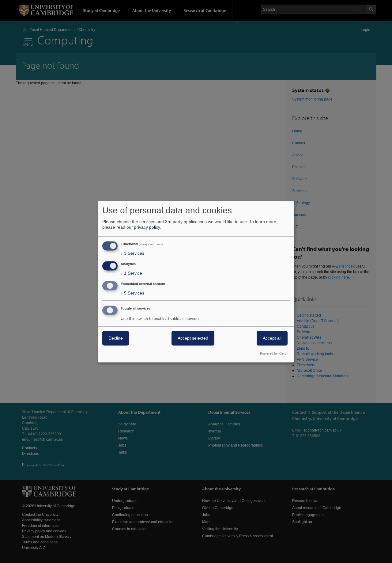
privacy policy (147, 227)
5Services (132, 293)
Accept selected (193, 338)
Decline (115, 338)
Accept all (272, 338)
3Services (132, 253)
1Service (131, 273)
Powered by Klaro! (273, 353)
